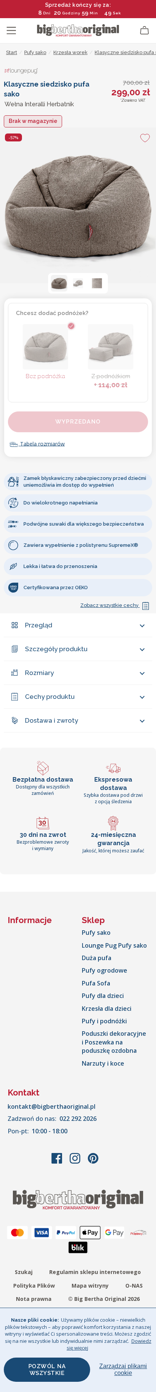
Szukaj (24, 1272)
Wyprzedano (78, 421)
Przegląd (38, 625)
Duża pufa (96, 958)
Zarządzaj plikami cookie (123, 1369)
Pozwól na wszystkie (47, 1369)
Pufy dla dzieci (103, 996)
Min (94, 13)
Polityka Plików (34, 1285)
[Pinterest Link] (93, 1162)
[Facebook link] (57, 1162)
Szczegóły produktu (56, 649)
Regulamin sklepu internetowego (95, 1272)
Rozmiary (39, 673)
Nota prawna (33, 1298)
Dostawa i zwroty (51, 720)
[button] (59, 283)
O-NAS (134, 1285)
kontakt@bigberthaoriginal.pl (51, 1106)
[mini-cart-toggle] (144, 31)
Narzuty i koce (103, 1063)
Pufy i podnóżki (104, 1021)
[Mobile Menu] (11, 30)
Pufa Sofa (96, 983)
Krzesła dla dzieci (106, 1008)
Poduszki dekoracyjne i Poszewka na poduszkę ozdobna (114, 1042)
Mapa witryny (90, 1285)
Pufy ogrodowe (104, 970)
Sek (117, 13)
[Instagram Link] (76, 1162)
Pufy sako (96, 932)
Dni (47, 13)
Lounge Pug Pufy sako (114, 945)
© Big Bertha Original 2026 (104, 1298)
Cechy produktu (50, 696)
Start (11, 52)
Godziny (71, 13)
